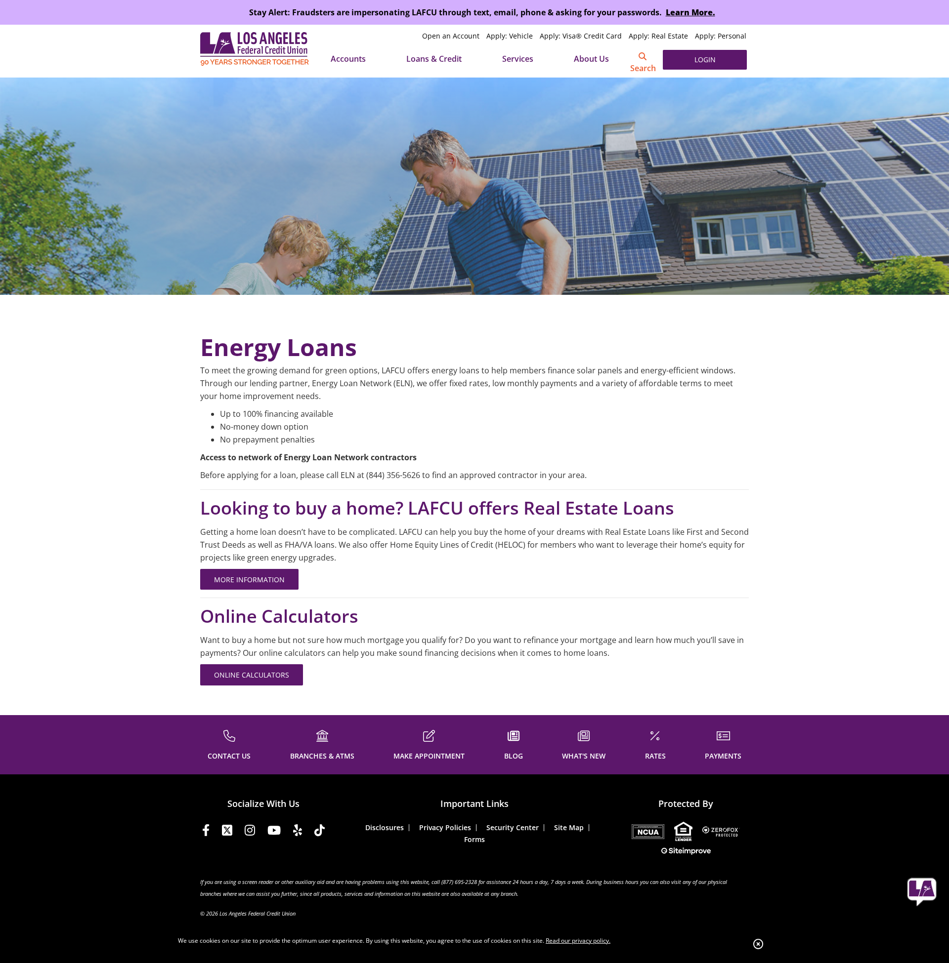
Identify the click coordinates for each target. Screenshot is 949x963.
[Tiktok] (319, 832)
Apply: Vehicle (509, 35)
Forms (474, 839)
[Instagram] (250, 832)
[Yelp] (297, 832)
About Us (591, 58)
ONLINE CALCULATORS (251, 675)
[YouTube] (274, 832)
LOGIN (705, 59)
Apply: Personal (720, 35)
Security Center (512, 827)
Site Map (569, 827)
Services (517, 58)
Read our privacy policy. (578, 940)
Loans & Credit (434, 58)
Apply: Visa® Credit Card (581, 35)
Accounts (348, 58)
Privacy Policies (445, 827)
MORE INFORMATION (249, 579)
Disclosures (384, 827)
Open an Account (450, 35)
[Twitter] (227, 832)
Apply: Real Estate (658, 35)
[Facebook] (206, 832)
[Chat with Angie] (922, 892)
